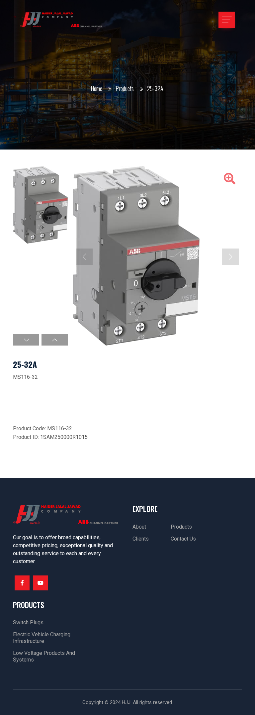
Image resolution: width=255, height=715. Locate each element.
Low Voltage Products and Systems (44, 656)
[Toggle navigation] (226, 20)
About (139, 527)
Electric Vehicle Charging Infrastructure (41, 637)
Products (125, 88)
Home (96, 88)
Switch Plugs (28, 622)
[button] (26, 340)
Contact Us (183, 539)
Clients (140, 539)
